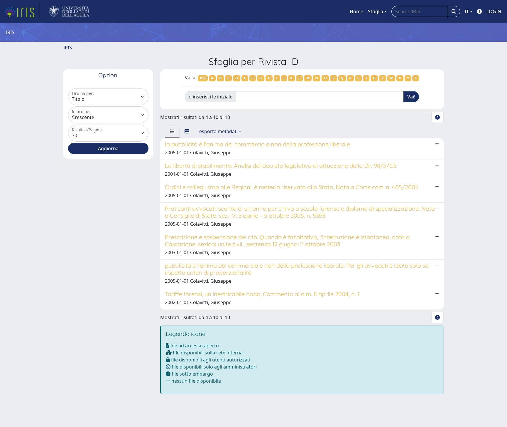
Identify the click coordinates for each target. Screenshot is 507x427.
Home (356, 11)
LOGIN (493, 11)
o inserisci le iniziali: (210, 96)
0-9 (202, 78)
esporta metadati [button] (218, 131)
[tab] (172, 131)
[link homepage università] (69, 11)
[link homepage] (21, 11)
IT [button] (467, 11)
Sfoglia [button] (375, 11)
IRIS (67, 47)
